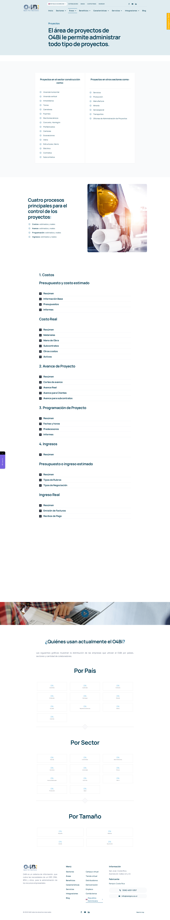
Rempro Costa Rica (117, 883)
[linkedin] (136, 4)
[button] (85, 293)
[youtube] (132, 4)
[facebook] (129, 4)
